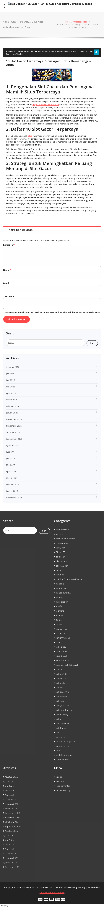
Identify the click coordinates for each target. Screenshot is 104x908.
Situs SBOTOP (62, 660)
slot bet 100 (61, 674)
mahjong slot (62, 588)
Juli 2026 (10, 373)
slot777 (59, 732)
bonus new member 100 (65, 51)
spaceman (60, 737)
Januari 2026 (12, 412)
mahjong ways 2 (63, 592)
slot (30, 135)
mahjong (60, 583)
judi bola (60, 570)
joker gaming (61, 561)
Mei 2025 (10, 465)
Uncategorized (80, 21)
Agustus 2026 (12, 367)
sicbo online (61, 651)
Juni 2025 (10, 458)
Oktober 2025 (13, 432)
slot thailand (61, 728)
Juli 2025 (10, 452)
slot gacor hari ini (64, 710)
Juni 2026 (10, 380)
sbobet (59, 624)
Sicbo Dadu (61, 646)
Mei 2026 (10, 386)
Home (67, 21)
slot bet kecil (61, 683)
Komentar (9, 244)
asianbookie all (62, 529)
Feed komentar (63, 785)
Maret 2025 (11, 478)
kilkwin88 (60, 574)
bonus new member (46, 51)
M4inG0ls (11, 51)
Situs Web (8, 296)
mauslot (59, 597)
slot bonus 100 (83, 51)
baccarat (60, 534)
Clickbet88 (60, 552)
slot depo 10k (62, 691)
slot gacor (60, 701)
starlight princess (64, 755)
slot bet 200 (61, 678)
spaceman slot (62, 746)
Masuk (59, 776)
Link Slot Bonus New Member (69, 579)
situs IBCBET (61, 655)
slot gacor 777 (62, 705)
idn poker (60, 556)
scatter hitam (62, 628)
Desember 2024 (14, 497)
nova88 (59, 606)
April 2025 (11, 471)
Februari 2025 (13, 484)
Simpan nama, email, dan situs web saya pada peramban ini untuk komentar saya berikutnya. (52, 312)
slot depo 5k (61, 696)
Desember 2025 (14, 419)
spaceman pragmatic (65, 741)
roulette (59, 615)
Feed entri (60, 781)
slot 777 (59, 669)
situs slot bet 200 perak (67, 665)
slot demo (60, 687)
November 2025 (14, 425)
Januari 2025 (12, 491)
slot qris (59, 719)
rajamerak (60, 610)
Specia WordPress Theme (52, 892)
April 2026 (11, 393)
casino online (62, 543)
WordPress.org (63, 790)
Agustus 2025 (12, 445)
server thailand (63, 637)
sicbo (58, 642)
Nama (7, 270)
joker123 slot (62, 565)
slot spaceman (62, 723)
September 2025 (14, 438)
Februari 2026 (13, 406)
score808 (60, 633)
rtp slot (59, 619)
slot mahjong (62, 714)
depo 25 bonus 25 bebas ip (45, 104)
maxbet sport (62, 601)
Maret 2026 (11, 399)
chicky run (60, 547)
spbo (58, 750)
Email (6, 283)
